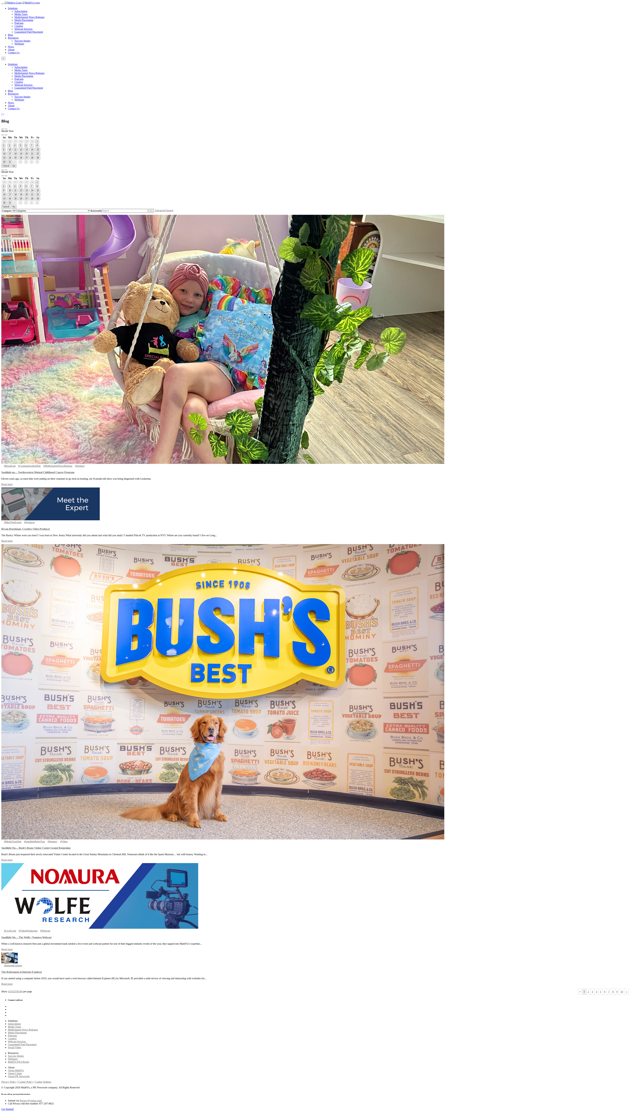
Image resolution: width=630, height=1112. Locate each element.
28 (21, 141)
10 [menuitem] (12, 991)
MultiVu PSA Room (18, 1061)
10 (10, 149)
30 (32, 141)
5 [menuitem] (10, 991)
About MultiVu (16, 1070)
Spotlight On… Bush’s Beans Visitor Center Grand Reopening (36, 848)
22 (38, 153)
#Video (64, 841)
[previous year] (2, 128)
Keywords (96, 210)
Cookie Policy (25, 1081)
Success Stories (22, 40)
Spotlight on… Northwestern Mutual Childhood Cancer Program (37, 472)
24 (10, 158)
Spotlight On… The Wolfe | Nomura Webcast (26, 937)
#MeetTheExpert (12, 522)
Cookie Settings (43, 1081)
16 (4, 153)
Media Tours (21, 14)
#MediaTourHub (12, 841)
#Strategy (80, 466)
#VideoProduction (28, 930)
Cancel (6, 166)
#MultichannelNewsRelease (57, 466)
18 (15, 153)
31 (10, 162)
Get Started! (7, 1109)
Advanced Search (164, 210)
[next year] (6, 134)
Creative (18, 26)
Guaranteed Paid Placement (28, 32)
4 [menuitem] (8, 991)
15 (38, 149)
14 (32, 149)
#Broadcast (10, 466)
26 (10, 141)
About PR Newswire (19, 1076)
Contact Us (14, 52)
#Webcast (45, 930)
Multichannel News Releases (29, 17)
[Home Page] (13, 2)
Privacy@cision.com (30, 1100)
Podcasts (18, 23)
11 (15, 149)
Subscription (20, 11)
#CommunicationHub (29, 466)
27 (15, 141)
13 (26, 149)
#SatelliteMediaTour (34, 841)
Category (6, 210)
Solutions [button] (13, 8)
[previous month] (6, 128)
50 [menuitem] (17, 991)
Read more (7, 484)
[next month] (2, 134)
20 (26, 153)
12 (21, 149)
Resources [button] (13, 37)
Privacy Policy (8, 1081)
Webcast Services (23, 29)
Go (13, 166)
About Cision (15, 1073)
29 (26, 141)
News (11, 46)
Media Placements (23, 20)
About (11, 49)
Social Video (14, 1047)
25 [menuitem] (14, 991)
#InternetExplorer (13, 965)
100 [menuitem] (20, 991)
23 (4, 158)
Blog (10, 34)
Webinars (19, 43)
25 (4, 141)
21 (32, 153)
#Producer (29, 522)
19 (21, 153)
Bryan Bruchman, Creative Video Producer (25, 529)
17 (10, 153)
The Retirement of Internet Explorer (21, 972)
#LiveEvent (10, 930)
